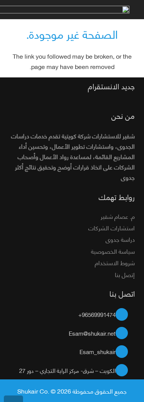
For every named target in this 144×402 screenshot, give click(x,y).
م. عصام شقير (118, 216)
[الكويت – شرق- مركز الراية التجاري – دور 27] (125, 370)
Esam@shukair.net (92, 333)
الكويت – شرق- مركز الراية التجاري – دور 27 (67, 370)
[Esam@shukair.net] (125, 333)
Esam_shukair (97, 351)
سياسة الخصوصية (113, 250)
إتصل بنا (125, 274)
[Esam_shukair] (125, 351)
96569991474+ (97, 314)
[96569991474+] (125, 314)
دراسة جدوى (120, 238)
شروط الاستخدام (115, 262)
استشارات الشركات (111, 227)
